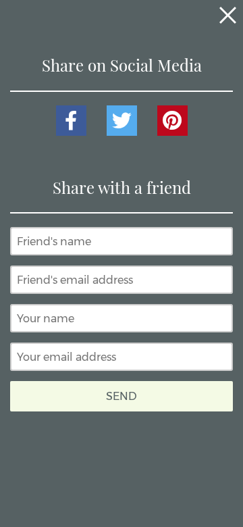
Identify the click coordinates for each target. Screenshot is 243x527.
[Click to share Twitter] (122, 120)
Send (121, 396)
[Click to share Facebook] (71, 120)
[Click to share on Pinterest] (172, 120)
